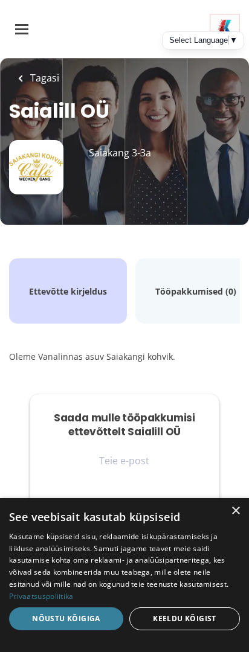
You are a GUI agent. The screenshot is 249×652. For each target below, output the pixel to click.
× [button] (235, 511)
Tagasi (43, 78)
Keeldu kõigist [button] (184, 618)
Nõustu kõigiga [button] (66, 618)
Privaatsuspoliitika (41, 596)
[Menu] (21, 29)
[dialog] (124, 575)
